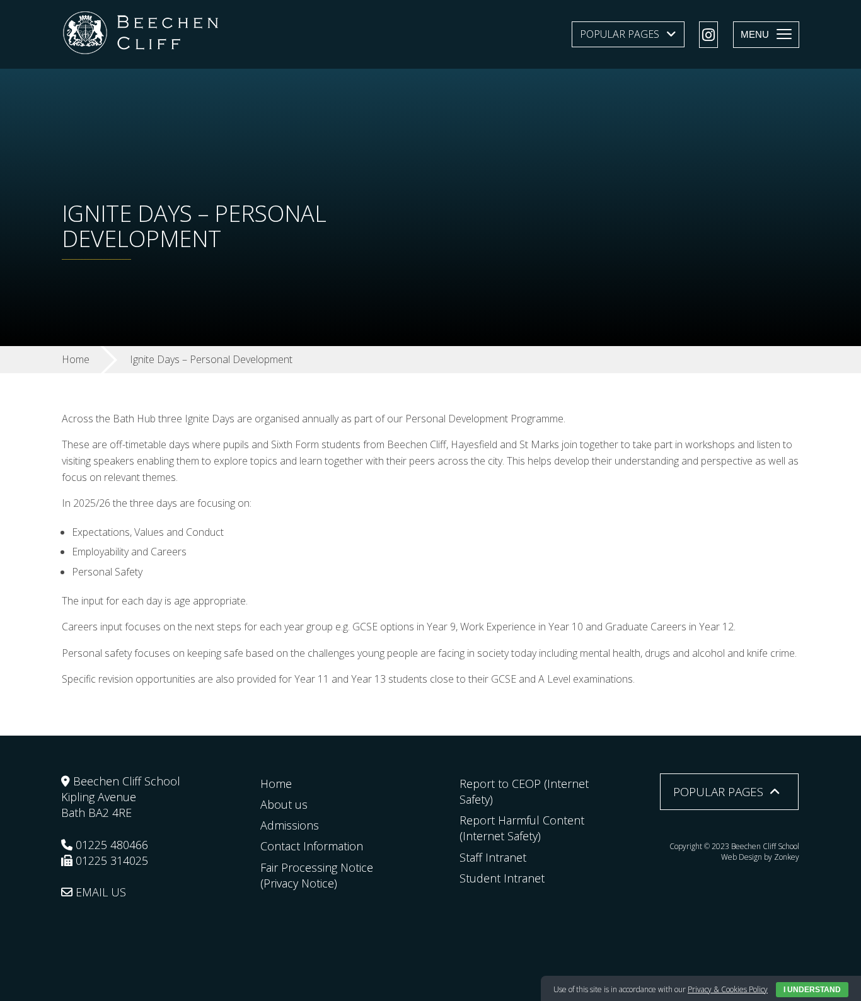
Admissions (289, 825)
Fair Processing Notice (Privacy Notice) (316, 875)
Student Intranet (502, 878)
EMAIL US (99, 892)
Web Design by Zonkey (760, 857)
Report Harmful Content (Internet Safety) (521, 828)
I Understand (812, 989)
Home (276, 783)
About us (284, 804)
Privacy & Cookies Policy (728, 989)
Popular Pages (619, 34)
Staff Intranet (492, 857)
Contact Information (311, 845)
